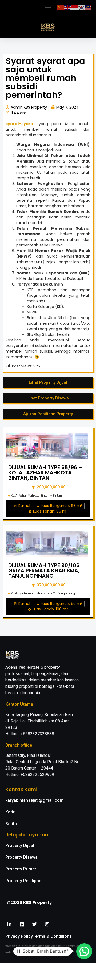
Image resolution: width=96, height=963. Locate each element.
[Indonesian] (74, 7)
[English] (67, 7)
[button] (48, 7)
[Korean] (81, 7)
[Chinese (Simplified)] (60, 7)
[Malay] (88, 7)
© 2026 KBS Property (29, 902)
